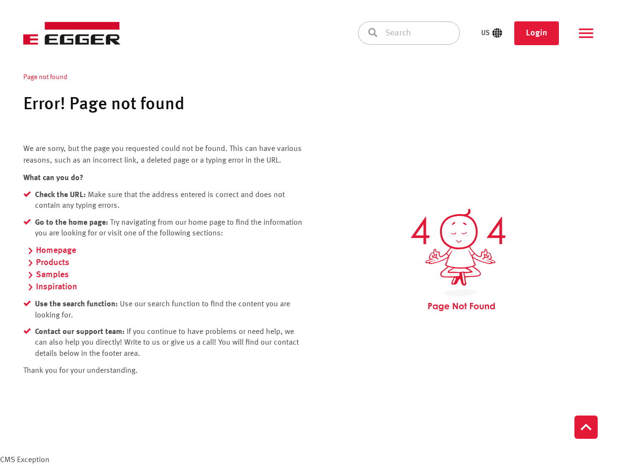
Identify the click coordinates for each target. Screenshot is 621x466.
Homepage (56, 250)
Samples (52, 274)
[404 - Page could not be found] (458, 260)
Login (536, 33)
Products (52, 262)
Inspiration (56, 287)
